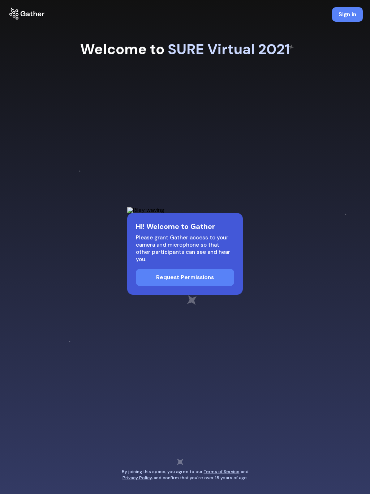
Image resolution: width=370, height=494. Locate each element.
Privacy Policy (137, 478)
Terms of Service (222, 471)
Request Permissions (185, 277)
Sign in (347, 14)
